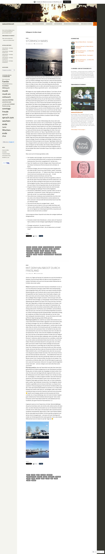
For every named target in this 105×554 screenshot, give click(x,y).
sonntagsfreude (58, 23)
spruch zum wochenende (38, 23)
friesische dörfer (36, 248)
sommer (12, 104)
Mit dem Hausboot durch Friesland (43, 269)
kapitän (47, 250)
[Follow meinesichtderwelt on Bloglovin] (8, 141)
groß (45, 476)
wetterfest (58, 254)
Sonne (4, 106)
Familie (28, 248)
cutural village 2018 (49, 247)
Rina (76, 42)
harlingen (56, 248)
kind (3, 86)
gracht (40, 476)
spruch (5, 114)
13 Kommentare (39, 43)
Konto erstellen (5, 150)
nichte (36, 252)
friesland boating (31, 476)
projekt (9, 102)
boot (40, 247)
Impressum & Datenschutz (8, 40)
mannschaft (30, 252)
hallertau (10, 83)
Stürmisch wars (37, 40)
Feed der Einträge (6, 153)
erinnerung (7, 79)
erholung (58, 247)
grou (50, 248)
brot (28, 474)
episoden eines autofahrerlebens (71, 23)
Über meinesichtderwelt (86, 23)
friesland (45, 248)
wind (28, 256)
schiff (47, 478)
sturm (35, 254)
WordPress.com (5, 157)
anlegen (35, 247)
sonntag (8, 106)
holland (36, 250)
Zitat (4, 136)
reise (27, 38)
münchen (5, 100)
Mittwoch (5, 88)
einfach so (28, 23)
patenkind (5, 102)
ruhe (42, 252)
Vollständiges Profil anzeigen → (78, 129)
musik (5, 91)
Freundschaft (5, 83)
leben (7, 86)
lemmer (53, 250)
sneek (54, 252)
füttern (43, 474)
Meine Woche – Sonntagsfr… (86, 42)
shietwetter (48, 252)
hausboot (29, 250)
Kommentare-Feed (6, 155)
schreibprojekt (6, 104)
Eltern (33, 474)
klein (33, 478)
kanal (42, 250)
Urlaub (40, 254)
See (52, 478)
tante (28, 480)
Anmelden (4, 151)
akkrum (29, 247)
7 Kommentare (39, 273)
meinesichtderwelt (8, 24)
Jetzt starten (67, 1)
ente (38, 474)
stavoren (29, 254)
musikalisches (49, 23)
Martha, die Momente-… (81, 50)
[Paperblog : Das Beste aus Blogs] (6, 163)
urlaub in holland (49, 254)
